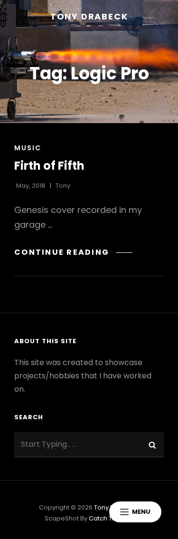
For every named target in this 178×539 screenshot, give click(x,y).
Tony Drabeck (89, 16)
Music (27, 148)
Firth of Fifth (49, 165)
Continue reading (73, 252)
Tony (63, 185)
